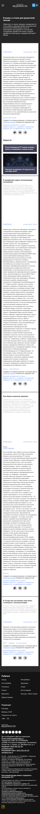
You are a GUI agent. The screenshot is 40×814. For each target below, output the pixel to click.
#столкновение (21, 643)
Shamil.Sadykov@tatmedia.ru (12, 738)
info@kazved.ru (7, 749)
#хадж (5, 369)
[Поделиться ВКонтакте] (20, 132)
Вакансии (5, 694)
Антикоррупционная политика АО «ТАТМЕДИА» (17, 794)
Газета (4, 690)
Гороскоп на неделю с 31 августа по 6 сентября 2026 (20, 170)
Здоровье (24, 683)
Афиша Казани (7, 697)
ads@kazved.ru (7, 752)
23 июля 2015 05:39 (30, 622)
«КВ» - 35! (5, 719)
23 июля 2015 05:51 (30, 52)
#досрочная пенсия (9, 117)
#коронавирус (14, 369)
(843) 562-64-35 (23, 750)
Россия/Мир (6, 683)
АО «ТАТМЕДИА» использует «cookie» (14, 783)
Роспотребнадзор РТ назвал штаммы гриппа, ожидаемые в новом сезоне (19, 148)
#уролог (6, 573)
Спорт (23, 687)
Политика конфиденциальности (12, 791)
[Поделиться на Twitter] (15, 132)
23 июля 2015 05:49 (30, 224)
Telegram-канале (9, 122)
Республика (25, 680)
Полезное (7, 52)
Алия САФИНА (8, 448)
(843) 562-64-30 (16, 746)
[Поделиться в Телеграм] (25, 132)
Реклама (5, 708)
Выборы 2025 (7, 712)
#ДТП (5, 643)
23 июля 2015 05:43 (30, 442)
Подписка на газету (9, 715)
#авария (12, 643)
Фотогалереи (26, 690)
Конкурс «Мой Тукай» (29, 694)
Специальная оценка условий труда (14, 793)
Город (4, 680)
